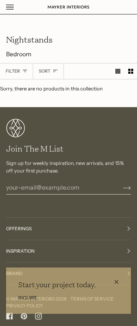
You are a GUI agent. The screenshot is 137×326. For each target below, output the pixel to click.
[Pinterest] (24, 316)
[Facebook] (9, 316)
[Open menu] (17, 7)
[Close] (119, 278)
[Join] (121, 187)
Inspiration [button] (20, 251)
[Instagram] (38, 316)
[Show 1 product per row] (118, 71)
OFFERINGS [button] (19, 228)
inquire (27, 298)
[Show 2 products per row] (130, 71)
